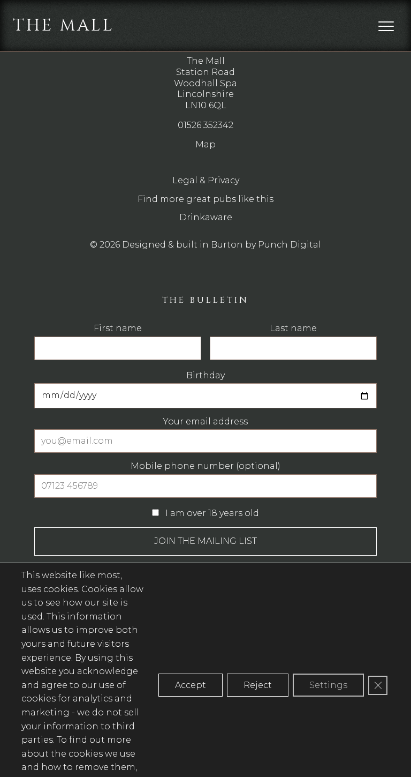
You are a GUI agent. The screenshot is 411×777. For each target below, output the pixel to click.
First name (118, 328)
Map (205, 144)
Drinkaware (205, 217)
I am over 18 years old (211, 513)
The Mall (64, 25)
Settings (328, 685)
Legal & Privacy (205, 180)
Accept (190, 685)
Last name (293, 328)
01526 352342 (205, 125)
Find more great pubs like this (205, 199)
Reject (257, 685)
